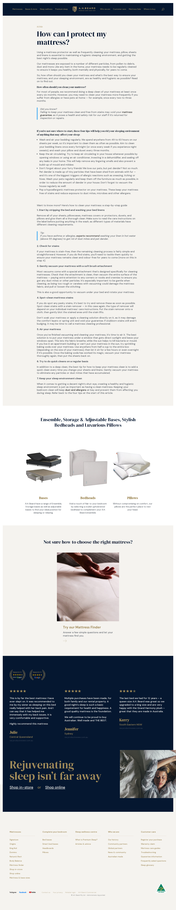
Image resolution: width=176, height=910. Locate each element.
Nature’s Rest (16, 856)
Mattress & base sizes (20, 877)
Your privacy (58, 892)
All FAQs (40, 26)
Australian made (115, 856)
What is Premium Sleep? (86, 839)
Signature (14, 839)
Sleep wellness (46, 9)
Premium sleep (61, 9)
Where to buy (149, 9)
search (163, 9)
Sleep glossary (147, 865)
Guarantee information (151, 856)
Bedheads (88, 498)
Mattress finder (17, 865)
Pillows (132, 498)
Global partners (115, 848)
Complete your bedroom (54, 832)
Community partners (117, 844)
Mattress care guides (150, 848)
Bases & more (31, 9)
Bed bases (47, 839)
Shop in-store (21, 787)
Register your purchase (151, 839)
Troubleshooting (148, 852)
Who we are (105, 9)
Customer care (119, 9)
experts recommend (88, 235)
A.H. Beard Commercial (87, 892)
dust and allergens (75, 390)
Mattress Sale (135, 9)
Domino (13, 852)
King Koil (13, 848)
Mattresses (18, 9)
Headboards (48, 848)
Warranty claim (148, 844)
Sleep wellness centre (86, 832)
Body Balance (16, 861)
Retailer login (70, 892)
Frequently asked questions (153, 861)
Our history (113, 839)
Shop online (55, 787)
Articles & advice (83, 844)
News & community (117, 852)
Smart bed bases (50, 844)
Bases (43, 498)
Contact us (46, 892)
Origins (13, 844)
